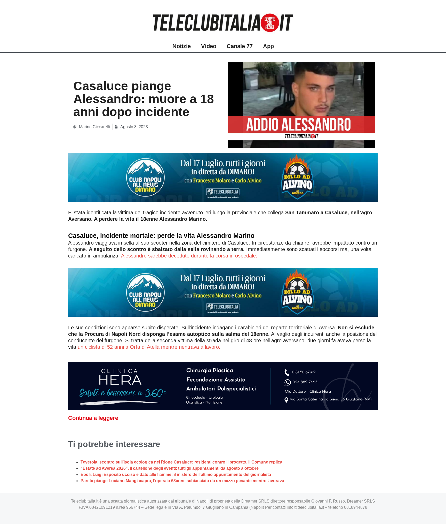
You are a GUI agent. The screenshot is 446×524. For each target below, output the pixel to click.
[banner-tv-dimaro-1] (223, 177)
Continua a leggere (93, 418)
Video (208, 46)
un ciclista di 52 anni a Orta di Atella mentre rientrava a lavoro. (149, 347)
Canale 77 (240, 46)
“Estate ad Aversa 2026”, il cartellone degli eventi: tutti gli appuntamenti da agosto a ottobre (170, 468)
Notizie (181, 46)
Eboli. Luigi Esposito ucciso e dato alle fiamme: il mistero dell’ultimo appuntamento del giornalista (176, 474)
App (268, 46)
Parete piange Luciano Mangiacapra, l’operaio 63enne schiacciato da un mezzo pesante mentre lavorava (182, 481)
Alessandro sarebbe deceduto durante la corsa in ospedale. (189, 256)
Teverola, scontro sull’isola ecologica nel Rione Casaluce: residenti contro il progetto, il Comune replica (181, 462)
